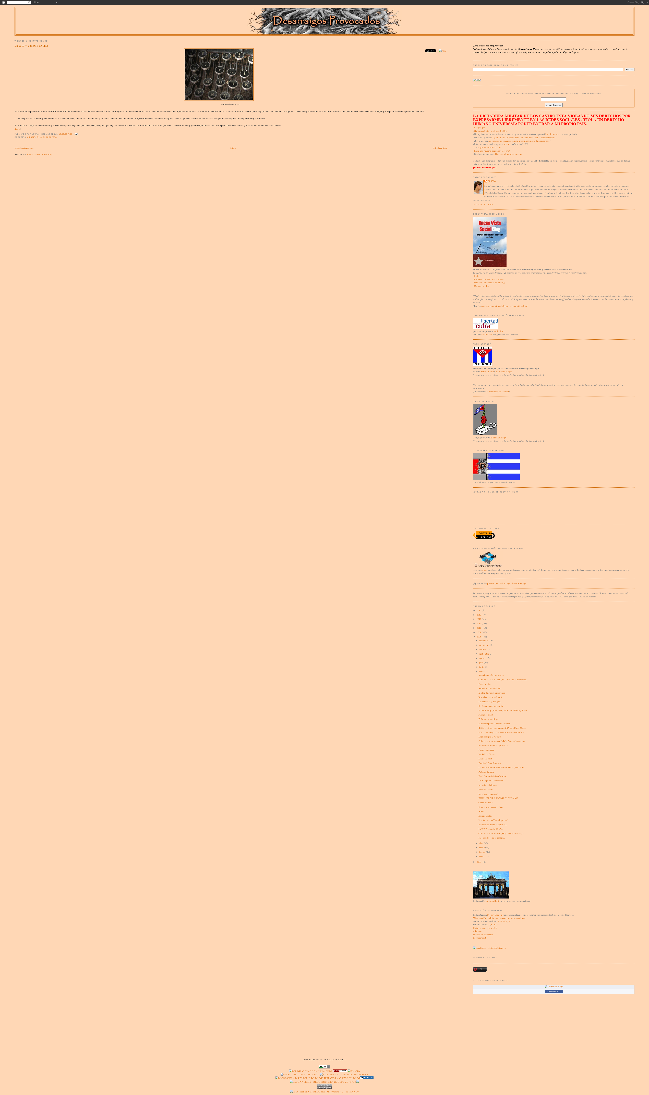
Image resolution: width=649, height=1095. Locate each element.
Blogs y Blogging (495, 914)
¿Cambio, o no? (485, 714)
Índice (477, 275)
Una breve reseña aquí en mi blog (489, 282)
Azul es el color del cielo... (490, 688)
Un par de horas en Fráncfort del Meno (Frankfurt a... (502, 767)
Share (17, 128)
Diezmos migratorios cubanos (508, 153)
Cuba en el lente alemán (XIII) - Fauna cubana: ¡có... (502, 833)
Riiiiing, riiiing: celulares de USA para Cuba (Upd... (502, 727)
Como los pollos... (486, 802)
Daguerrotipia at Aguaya (489, 736)
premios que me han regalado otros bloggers (507, 583)
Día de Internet (485, 758)
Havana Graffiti (485, 815)
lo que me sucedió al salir (488, 147)
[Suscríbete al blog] (479, 80)
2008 (479, 636)
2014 (479, 610)
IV (504, 921)
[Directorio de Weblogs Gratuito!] (340, 1071)
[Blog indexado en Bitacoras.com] (310, 1071)
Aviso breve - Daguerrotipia (491, 675)
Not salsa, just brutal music (490, 697)
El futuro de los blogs (488, 719)
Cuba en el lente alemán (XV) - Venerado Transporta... (502, 679)
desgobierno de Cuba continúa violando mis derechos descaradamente (523, 137)
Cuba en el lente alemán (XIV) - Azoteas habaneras (501, 741)
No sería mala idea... (487, 784)
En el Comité (484, 683)
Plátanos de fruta (486, 771)
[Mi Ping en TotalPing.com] (324, 1088)
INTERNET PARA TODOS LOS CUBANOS (498, 798)
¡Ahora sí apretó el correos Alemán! (494, 723)
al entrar (507, 144)
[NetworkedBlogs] (554, 986)
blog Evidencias (552, 134)
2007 (479, 861)
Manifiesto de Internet (499, 391)
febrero (482, 851)
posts (484, 569)
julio (481, 662)
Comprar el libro (481, 285)
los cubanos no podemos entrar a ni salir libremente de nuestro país (518, 140)
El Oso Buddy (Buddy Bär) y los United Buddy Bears (502, 710)
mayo (482, 671)
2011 (479, 623)
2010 (479, 627)
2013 (479, 614)
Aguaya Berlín (487, 371)
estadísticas (487, 334)
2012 (479, 619)
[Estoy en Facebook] (477, 80)
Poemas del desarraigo (483, 934)
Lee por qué (479, 127)
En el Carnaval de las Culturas (492, 776)
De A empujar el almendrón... (491, 780)
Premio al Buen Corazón (489, 763)
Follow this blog (553, 991)
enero (482, 856)
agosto (482, 658)
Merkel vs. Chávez (487, 754)
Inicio (233, 147)
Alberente (477, 931)
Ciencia (31, 137)
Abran (481, 811)
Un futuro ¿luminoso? (488, 793)
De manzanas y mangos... (489, 701)
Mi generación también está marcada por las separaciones (499, 917)
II (498, 921)
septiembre (484, 653)
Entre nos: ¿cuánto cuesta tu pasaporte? (492, 150)
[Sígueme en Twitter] (474, 80)
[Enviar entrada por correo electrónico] (75, 134)
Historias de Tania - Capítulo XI (492, 824)
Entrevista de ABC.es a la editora (489, 279)
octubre (483, 649)
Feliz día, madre (485, 789)
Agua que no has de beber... (490, 806)
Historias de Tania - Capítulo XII (493, 745)
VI (509, 921)
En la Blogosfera (47, 137)
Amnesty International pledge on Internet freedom (504, 305)
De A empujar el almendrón (490, 705)
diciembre (484, 640)
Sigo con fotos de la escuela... (491, 837)
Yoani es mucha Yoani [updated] (493, 820)
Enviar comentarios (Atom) (39, 154)
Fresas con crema (486, 749)
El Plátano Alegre (504, 371)
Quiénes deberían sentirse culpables (490, 130)
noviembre (484, 644)
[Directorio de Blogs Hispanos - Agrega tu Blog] (317, 1078)
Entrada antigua (440, 147)
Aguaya (492, 181)
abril (481, 843)
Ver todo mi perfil (483, 205)
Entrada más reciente (24, 147)
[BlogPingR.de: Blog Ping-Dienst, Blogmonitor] (323, 1081)
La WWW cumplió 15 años (31, 45)
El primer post (479, 937)
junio (482, 666)
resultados (498, 331)
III (501, 921)
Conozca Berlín (493, 900)
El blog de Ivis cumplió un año (492, 692)
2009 (479, 632)
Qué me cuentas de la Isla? (485, 927)
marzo (482, 847)
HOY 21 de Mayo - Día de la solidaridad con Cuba (501, 732)
